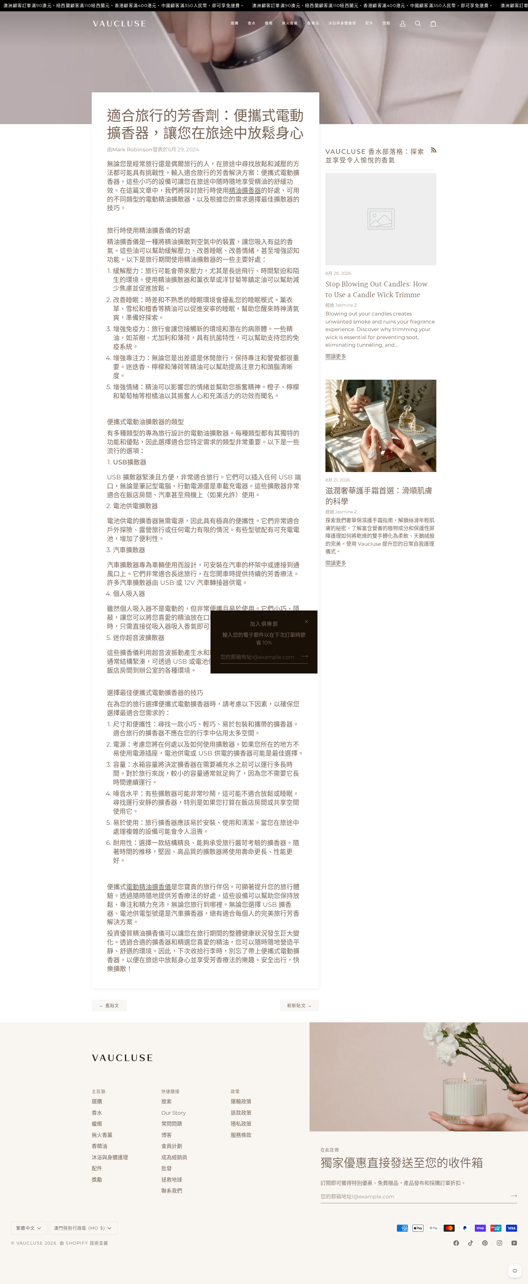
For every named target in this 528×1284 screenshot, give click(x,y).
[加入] (303, 656)
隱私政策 (241, 1124)
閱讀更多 (335, 356)
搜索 (166, 1101)
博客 (166, 1135)
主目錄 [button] (99, 1091)
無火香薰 (102, 1135)
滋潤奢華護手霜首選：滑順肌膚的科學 (378, 496)
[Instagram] (499, 1243)
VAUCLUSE (29, 1243)
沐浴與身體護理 (110, 1157)
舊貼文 (109, 1005)
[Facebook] (456, 1243)
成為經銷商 (174, 1157)
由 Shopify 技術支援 (84, 1243)
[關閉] (309, 622)
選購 (97, 1101)
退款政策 (241, 1113)
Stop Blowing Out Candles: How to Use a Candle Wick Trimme (376, 290)
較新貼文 (299, 1005)
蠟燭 (97, 1124)
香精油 (99, 1146)
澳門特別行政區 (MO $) (79, 1228)
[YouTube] (514, 1243)
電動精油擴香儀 (148, 887)
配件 (97, 1168)
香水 (97, 1113)
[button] (234, 23)
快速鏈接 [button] (170, 1091)
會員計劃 (171, 1146)
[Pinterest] (485, 1243)
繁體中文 (25, 1228)
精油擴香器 (245, 190)
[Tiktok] (470, 1243)
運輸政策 (241, 1101)
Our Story (173, 1113)
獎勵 (97, 1180)
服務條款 (241, 1135)
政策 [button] (235, 1091)
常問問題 (171, 1124)
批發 (166, 1168)
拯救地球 (171, 1180)
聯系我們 (171, 1191)
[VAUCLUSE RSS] (433, 150)
